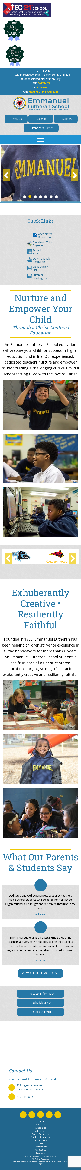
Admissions (40, 1131)
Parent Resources (40, 1134)
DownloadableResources (41, 260)
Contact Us (40, 1150)
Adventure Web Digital (58, 1161)
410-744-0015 (25, 1096)
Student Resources (40, 1137)
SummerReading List (40, 276)
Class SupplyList (40, 268)
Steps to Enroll (41, 1011)
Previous (6, 175)
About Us (40, 1124)
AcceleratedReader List (45, 235)
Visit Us (17, 118)
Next (74, 175)
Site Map (40, 1153)
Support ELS (41, 1140)
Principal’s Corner (42, 128)
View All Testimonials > (40, 973)
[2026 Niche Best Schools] (40, 56)
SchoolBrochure (38, 251)
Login (40, 1163)
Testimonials (40, 1146)
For (40, 83)
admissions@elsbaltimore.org (42, 79)
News (40, 1143)
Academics (40, 1127)
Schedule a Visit (41, 1002)
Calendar (41, 118)
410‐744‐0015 (42, 70)
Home (40, 1121)
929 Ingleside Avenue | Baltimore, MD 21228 (42, 74)
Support (67, 118)
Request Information (42, 993)
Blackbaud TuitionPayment (44, 243)
